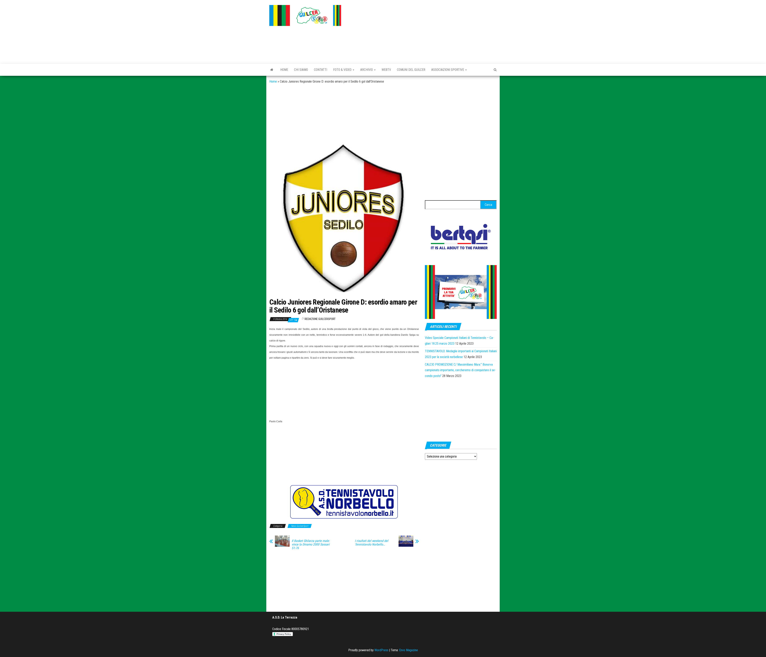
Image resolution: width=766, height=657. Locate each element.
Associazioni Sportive (448, 70)
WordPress (381, 650)
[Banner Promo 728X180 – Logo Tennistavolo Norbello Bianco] (344, 502)
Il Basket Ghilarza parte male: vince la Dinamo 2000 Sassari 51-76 (311, 544)
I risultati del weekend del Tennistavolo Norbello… (371, 542)
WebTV (386, 70)
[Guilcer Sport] (271, 70)
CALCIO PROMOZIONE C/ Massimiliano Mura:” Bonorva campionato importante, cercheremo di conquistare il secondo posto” (460, 370)
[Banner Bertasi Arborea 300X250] (461, 238)
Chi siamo (301, 70)
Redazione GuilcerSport (320, 319)
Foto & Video (342, 70)
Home (284, 70)
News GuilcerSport (299, 526)
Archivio (367, 70)
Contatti (320, 70)
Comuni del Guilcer (411, 70)
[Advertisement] (422, 31)
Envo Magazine (408, 650)
